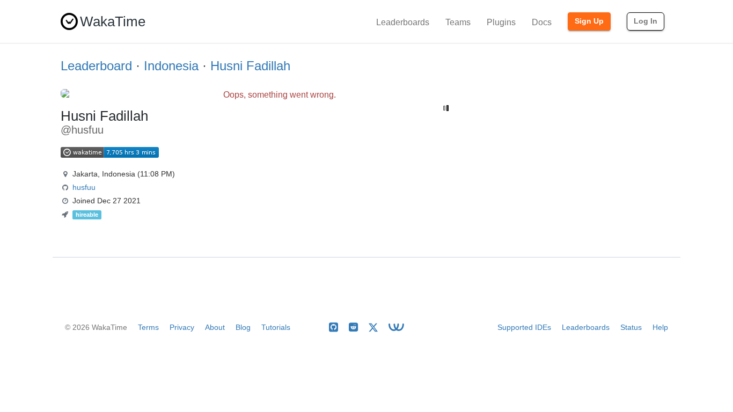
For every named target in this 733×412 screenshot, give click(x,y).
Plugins (501, 22)
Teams (458, 22)
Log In (645, 21)
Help (660, 327)
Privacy (182, 327)
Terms (148, 327)
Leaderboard (96, 65)
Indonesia (171, 65)
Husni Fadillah (250, 65)
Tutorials (275, 327)
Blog (243, 327)
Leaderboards (402, 22)
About (215, 327)
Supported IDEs (524, 327)
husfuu (84, 187)
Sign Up (589, 21)
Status (631, 327)
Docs (542, 22)
